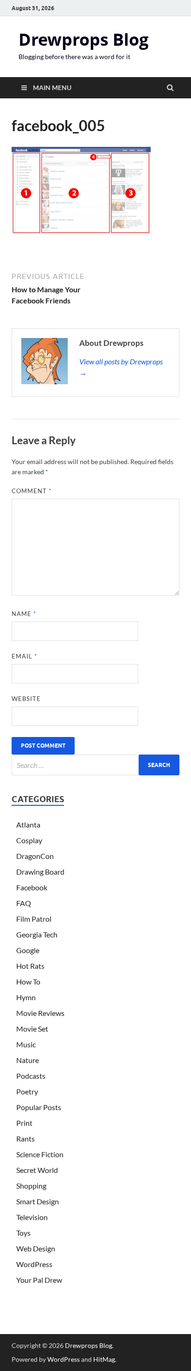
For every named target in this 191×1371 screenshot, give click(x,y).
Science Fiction (40, 1154)
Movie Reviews (40, 1013)
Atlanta (28, 824)
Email (24, 656)
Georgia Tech (36, 934)
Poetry (27, 1091)
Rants (25, 1138)
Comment (31, 491)
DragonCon (35, 856)
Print (24, 1122)
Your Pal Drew (39, 1279)
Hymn (26, 997)
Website (26, 698)
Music (26, 1044)
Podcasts (30, 1075)
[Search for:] (95, 765)
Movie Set (32, 1028)
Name (24, 613)
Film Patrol (33, 918)
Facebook (31, 887)
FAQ (23, 903)
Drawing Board (40, 871)
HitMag (104, 1359)
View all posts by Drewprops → (121, 367)
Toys (23, 1232)
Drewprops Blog (83, 39)
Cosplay (29, 840)
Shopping (31, 1185)
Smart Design (37, 1201)
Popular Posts (38, 1107)
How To (28, 981)
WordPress (34, 1264)
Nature (27, 1060)
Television (32, 1217)
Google (27, 950)
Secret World (37, 1170)
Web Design (35, 1248)
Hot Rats (30, 965)
